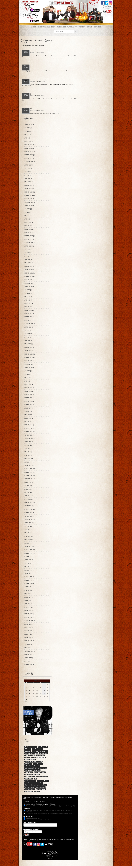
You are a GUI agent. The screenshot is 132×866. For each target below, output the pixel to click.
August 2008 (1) (28, 624)
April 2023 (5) (28, 259)
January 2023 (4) (29, 269)
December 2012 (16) (29, 549)
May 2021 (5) (27, 337)
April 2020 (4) (28, 381)
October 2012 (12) (29, 556)
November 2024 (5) (29, 195)
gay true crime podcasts (39, 757)
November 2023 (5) (29, 235)
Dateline (35, 753)
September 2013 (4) (29, 519)
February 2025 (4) (29, 185)
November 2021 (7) (29, 316)
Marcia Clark (37, 770)
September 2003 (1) (29, 651)
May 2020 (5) (28, 377)
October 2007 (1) (29, 630)
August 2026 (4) (29, 124)
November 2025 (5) (29, 154)
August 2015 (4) (28, 441)
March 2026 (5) (28, 141)
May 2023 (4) (28, 256)
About (32, 841)
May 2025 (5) (27, 175)
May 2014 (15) (28, 492)
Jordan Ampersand (38, 764)
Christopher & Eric (46, 27)
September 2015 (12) (29, 438)
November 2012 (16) (29, 553)
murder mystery (28, 772)
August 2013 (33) (29, 522)
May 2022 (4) (28, 296)
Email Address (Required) (31, 829)
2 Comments (31, 52)
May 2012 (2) (27, 566)
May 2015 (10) (28, 451)
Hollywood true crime (30, 759)
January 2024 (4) (29, 229)
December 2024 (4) (29, 192)
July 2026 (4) (28, 127)
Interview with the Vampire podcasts (33, 761)
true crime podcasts (29, 789)
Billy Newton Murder (37, 749)
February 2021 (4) (29, 347)
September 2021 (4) (29, 323)
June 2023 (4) (28, 252)
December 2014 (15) (29, 468)
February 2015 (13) (29, 462)
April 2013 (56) (28, 536)
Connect (97, 27)
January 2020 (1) (29, 391)
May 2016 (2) (27, 421)
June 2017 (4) (28, 411)
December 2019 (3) (29, 394)
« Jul (25, 701)
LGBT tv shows (28, 770)
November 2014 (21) (29, 472)
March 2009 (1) (28, 610)
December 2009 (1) (29, 607)
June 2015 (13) (28, 448)
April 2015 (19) (28, 455)
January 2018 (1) (28, 408)
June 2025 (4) (28, 171)
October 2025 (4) (29, 158)
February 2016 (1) (29, 424)
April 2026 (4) (28, 138)
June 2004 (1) (28, 644)
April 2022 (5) (28, 300)
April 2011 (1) (28, 590)
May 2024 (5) (28, 215)
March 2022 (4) (28, 303)
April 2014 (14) (28, 495)
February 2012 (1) (29, 570)
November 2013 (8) (29, 512)
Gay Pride (32, 755)
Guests (42, 52)
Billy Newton (28, 749)
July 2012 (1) (27, 563)
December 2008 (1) (29, 613)
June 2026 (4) (28, 131)
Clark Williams (28, 753)
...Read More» (26, 71)
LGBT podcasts (28, 766)
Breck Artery (28, 751)
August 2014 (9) (28, 482)
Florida (26, 755)
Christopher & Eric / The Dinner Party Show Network (39, 804)
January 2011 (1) (28, 597)
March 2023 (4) (28, 262)
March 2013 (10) (28, 539)
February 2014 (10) (29, 502)
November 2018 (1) (29, 404)
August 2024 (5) (29, 205)
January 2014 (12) (29, 505)
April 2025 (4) (28, 178)
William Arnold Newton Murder (32, 791)
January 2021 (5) (28, 350)
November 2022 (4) (29, 276)
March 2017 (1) (28, 414)
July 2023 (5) (28, 249)
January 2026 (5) (29, 148)
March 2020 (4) (28, 384)
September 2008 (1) (29, 620)
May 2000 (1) (27, 661)
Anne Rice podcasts (42, 747)
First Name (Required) (30, 822)
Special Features (28, 778)
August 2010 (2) (28, 600)
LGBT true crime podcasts (41, 768)
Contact (39, 841)
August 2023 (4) (29, 246)
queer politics (36, 774)
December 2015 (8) (29, 428)
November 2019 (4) (29, 397)
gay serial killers (41, 755)
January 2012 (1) (28, 573)
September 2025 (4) (29, 161)
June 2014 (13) (28, 489)
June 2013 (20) (28, 529)
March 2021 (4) (28, 343)
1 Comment (30, 95)
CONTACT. (26, 797)
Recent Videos (70, 839)
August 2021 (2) (28, 327)
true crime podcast (40, 787)
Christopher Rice (43, 751)
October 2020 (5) (29, 360)
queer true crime (29, 776)
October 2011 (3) (29, 583)
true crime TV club (40, 789)
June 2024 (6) (28, 212)
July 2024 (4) (28, 208)
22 (44, 693)
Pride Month (28, 774)
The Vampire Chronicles (42, 781)
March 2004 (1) (28, 647)
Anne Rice (34, 747)
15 (44, 690)
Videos (82, 27)
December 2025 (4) (29, 151)
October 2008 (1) (29, 617)
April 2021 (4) (28, 340)
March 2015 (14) (28, 458)
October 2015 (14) (29, 435)
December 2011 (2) (29, 576)
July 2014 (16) (28, 485)
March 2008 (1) (28, 627)
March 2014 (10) (28, 499)
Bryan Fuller (35, 751)
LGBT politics (37, 766)
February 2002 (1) (29, 654)
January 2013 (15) (29, 546)
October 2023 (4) (29, 239)
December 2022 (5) (29, 273)
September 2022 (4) (29, 283)
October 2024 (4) (29, 198)
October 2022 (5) (29, 279)
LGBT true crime (29, 768)
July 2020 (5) (28, 370)
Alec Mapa (27, 747)
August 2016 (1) (28, 418)
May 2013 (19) (28, 532)
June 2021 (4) (28, 333)
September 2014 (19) (29, 478)
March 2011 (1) (28, 593)
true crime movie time (37, 783)
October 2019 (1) (29, 401)
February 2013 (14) (29, 543)
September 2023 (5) (29, 242)
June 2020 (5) (28, 374)
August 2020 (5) (29, 367)
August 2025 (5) (29, 165)
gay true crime (28, 757)
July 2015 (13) (28, 445)
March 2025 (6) (28, 181)
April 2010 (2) (28, 603)
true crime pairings (29, 787)
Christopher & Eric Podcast (38, 839)
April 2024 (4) (28, 219)
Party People (37, 772)
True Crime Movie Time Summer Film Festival (35, 785)
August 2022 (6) (29, 286)
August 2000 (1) (28, 657)
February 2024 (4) (29, 225)
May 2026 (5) (27, 134)
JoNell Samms (28, 764)
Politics (43, 772)
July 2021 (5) (27, 330)
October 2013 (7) (29, 516)
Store (89, 27)
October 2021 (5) (29, 320)
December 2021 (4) (29, 313)
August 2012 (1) (28, 559)
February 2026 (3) (29, 144)
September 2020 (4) (29, 364)
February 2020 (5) (29, 387)
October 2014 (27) (29, 475)
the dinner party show (30, 781)
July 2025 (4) (28, 168)
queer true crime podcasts (41, 776)
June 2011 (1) (27, 586)
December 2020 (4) (29, 354)
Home (33, 27)
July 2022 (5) (28, 289)
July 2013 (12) (28, 526)
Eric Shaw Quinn (43, 753)
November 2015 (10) (29, 431)
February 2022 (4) (29, 306)
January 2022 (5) (29, 310)
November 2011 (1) (29, 580)
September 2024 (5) (29, 202)
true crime (27, 783)
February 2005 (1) (29, 640)
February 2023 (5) (29, 266)
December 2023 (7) (29, 232)
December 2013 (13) (29, 509)
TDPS (35, 778)
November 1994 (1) (29, 664)
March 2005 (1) (28, 637)
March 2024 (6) (28, 222)
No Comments (31, 81)
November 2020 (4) (29, 357)
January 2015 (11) (29, 465)
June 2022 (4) (28, 293)
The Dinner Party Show (67, 27)
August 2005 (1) (28, 634)
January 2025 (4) (29, 188)
